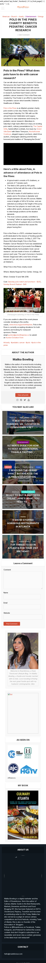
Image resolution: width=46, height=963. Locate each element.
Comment (7, 570)
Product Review (28, 492)
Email (5, 603)
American (6, 16)
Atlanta (16, 467)
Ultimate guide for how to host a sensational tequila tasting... (23, 449)
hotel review (24, 417)
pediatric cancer (18, 343)
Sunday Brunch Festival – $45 (15, 284)
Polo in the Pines (10, 108)
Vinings (41, 16)
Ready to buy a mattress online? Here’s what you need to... (23, 498)
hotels (34, 417)
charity (21, 16)
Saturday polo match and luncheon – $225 (24, 282)
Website (7, 613)
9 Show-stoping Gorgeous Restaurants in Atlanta (23, 523)
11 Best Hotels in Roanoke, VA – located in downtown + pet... (23, 424)
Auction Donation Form (14, 338)
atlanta (8, 467)
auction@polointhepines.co (18, 335)
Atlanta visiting (27, 467)
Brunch (14, 16)
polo (28, 343)
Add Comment (24, 35)
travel (38, 467)
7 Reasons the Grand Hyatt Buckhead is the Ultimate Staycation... (23, 473)
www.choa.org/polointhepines (20, 325)
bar (34, 541)
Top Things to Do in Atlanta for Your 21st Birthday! (23, 548)
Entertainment (31, 16)
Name (6, 593)
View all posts (23, 395)
